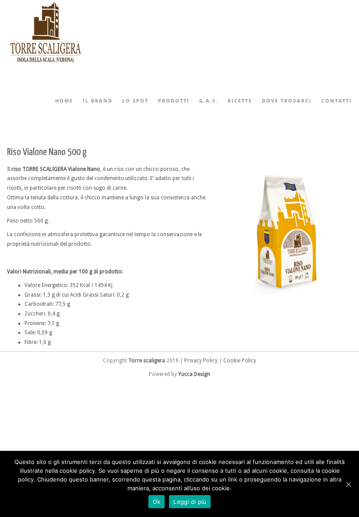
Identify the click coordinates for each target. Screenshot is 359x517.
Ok (157, 501)
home (64, 100)
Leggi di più (189, 501)
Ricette (240, 100)
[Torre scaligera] (45, 64)
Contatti (336, 100)
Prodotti (174, 100)
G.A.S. (208, 100)
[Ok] (348, 484)
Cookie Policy (239, 361)
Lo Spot (135, 100)
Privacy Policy (201, 361)
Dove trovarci (287, 100)
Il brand (98, 100)
